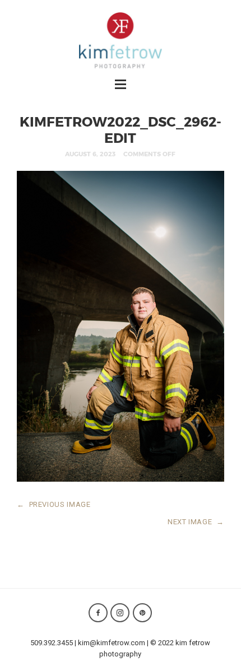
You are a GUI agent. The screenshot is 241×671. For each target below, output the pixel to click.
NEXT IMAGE (196, 522)
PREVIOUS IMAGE (54, 504)
